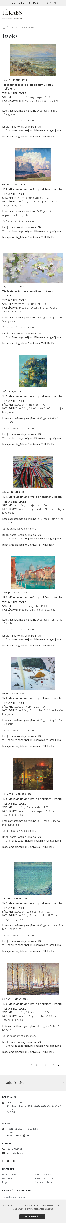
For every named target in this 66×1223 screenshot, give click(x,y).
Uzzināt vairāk (46, 1208)
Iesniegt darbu (16, 3)
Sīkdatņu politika (43, 1182)
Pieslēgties (35, 3)
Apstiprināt (32, 1216)
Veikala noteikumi (44, 1174)
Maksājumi (7, 1178)
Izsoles (13, 27)
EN (51, 3)
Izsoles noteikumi (10, 1174)
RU (55, 3)
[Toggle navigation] (59, 14)
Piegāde (6, 1182)
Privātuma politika (44, 1178)
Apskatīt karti (14, 1135)
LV (47, 3)
